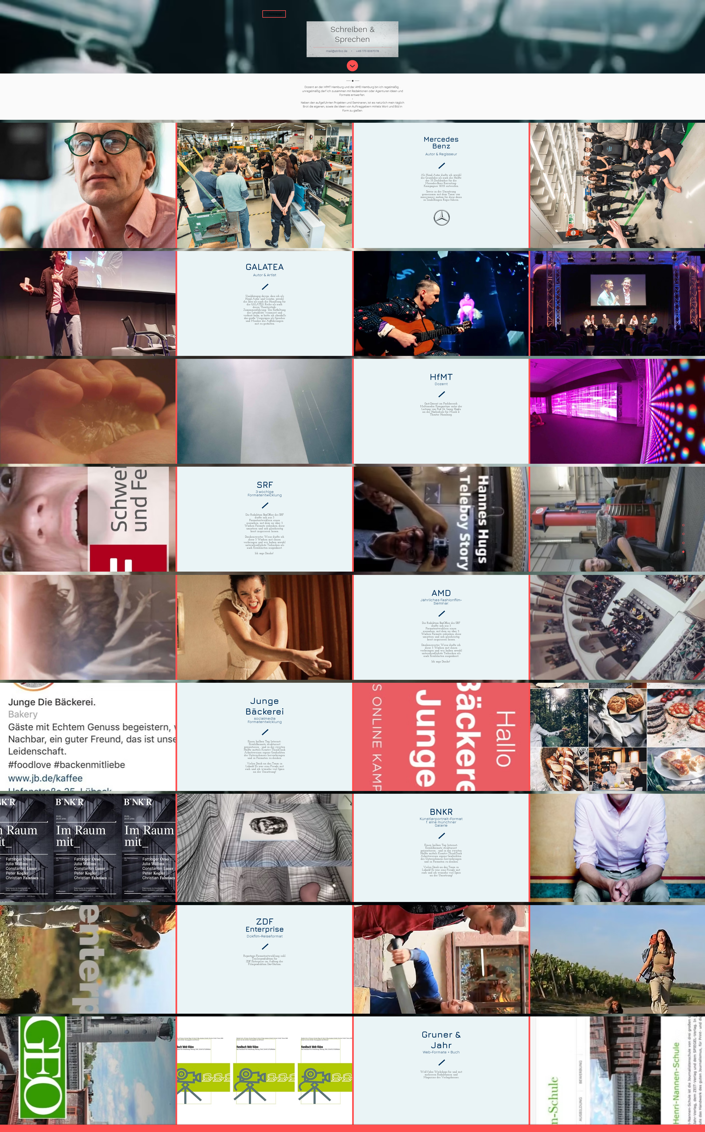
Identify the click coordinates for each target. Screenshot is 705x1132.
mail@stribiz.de (336, 51)
